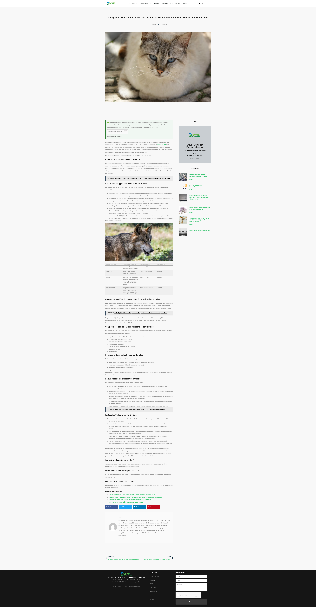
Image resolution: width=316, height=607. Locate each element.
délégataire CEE (161, 144)
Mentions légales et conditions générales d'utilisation (126, 586)
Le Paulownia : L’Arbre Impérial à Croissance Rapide (199, 208)
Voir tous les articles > (124, 538)
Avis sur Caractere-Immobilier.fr (195, 186)
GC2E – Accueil (154, 576)
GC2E (151, 584)
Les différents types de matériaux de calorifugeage (198, 175)
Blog (151, 595)
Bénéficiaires (165, 3)
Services (134, 3)
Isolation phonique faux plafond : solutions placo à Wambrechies (200, 231)
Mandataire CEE (144, 3)
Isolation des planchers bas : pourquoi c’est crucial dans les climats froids (199, 197)
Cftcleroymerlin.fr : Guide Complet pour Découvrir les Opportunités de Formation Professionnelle (135, 497)
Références (156, 3)
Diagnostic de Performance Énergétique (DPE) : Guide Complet (126, 502)
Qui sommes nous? (175, 3)
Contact (185, 3)
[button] (111, 507)
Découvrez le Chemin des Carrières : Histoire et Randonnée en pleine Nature (130, 499)
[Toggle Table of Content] (124, 131)
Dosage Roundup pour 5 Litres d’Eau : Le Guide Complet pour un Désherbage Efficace (132, 494)
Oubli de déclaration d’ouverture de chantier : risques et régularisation (199, 219)
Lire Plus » (191, 179)
